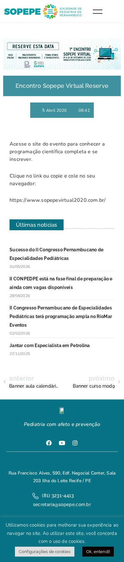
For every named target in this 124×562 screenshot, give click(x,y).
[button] (113, 11)
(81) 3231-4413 (58, 495)
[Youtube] (62, 443)
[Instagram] (75, 443)
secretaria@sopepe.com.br (62, 504)
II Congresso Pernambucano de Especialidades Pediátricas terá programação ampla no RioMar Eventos (61, 316)
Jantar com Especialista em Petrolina (50, 345)
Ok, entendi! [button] (98, 551)
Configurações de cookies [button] (45, 551)
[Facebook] (49, 443)
